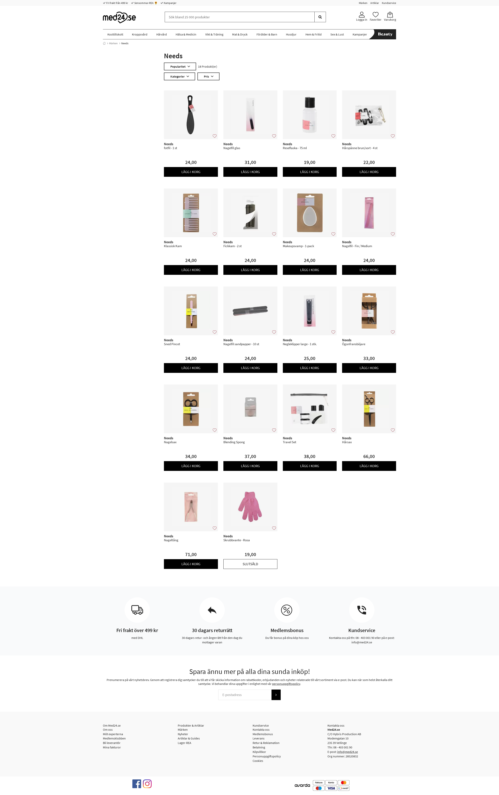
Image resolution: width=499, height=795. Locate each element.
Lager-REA (184, 743)
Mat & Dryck (240, 34)
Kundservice (389, 3)
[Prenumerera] (276, 695)
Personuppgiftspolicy (267, 756)
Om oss (108, 729)
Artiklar (374, 3)
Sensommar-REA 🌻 (145, 3)
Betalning (259, 747)
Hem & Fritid (313, 34)
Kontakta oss (261, 729)
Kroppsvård (139, 34)
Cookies (258, 761)
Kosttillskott (115, 34)
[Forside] (104, 43)
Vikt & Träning (214, 34)
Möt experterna (113, 734)
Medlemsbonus (263, 734)
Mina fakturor (112, 747)
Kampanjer (169, 3)
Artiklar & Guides (189, 738)
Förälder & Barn (267, 34)
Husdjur (291, 34)
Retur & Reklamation (266, 743)
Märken (363, 3)
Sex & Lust (337, 34)
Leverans (259, 738)
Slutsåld (250, 564)
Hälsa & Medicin (186, 34)
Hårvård (161, 34)
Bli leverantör (111, 743)
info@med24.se (347, 752)
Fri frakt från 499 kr (117, 3)
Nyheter (183, 734)
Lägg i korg (190, 172)
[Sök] (320, 17)
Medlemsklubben (114, 738)
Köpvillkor (259, 752)
